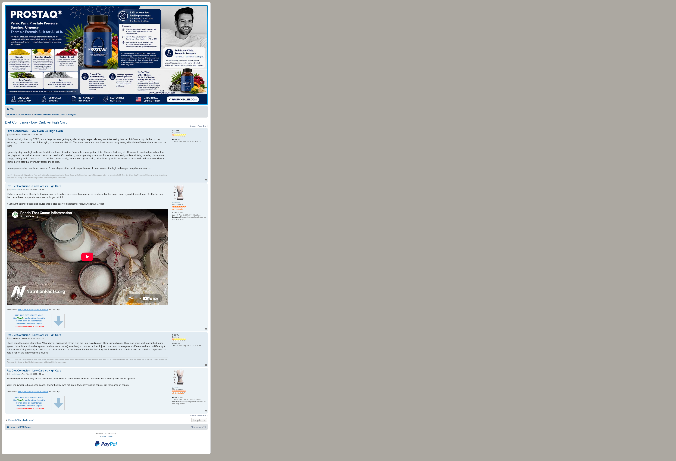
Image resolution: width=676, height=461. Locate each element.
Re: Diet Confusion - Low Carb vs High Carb (34, 186)
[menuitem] (10, 109)
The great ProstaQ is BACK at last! (33, 309)
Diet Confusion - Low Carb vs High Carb (36, 122)
